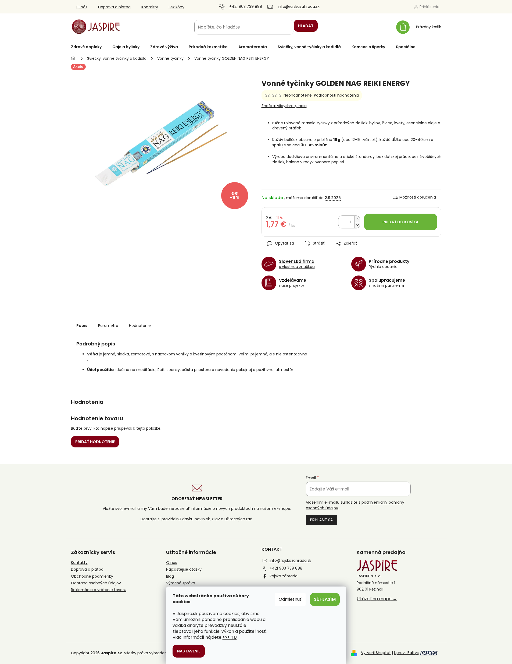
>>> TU (230, 637)
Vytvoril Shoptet (376, 652)
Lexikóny (176, 7)
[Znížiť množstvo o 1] (357, 225)
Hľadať (305, 26)
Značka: (284, 105)
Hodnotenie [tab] (140, 325)
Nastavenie (188, 651)
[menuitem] (86, 47)
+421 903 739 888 (286, 568)
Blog (170, 576)
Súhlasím (325, 599)
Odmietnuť (290, 599)
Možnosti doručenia (417, 197)
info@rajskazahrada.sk (290, 560)
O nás (81, 7)
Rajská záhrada (284, 576)
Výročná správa (180, 583)
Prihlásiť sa (321, 519)
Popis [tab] (81, 325)
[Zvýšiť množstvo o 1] (357, 219)
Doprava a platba (114, 7)
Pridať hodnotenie (95, 441)
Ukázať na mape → (377, 599)
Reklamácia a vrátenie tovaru (98, 589)
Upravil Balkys (406, 652)
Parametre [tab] (108, 325)
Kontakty (149, 7)
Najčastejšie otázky (184, 569)
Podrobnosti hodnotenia (336, 95)
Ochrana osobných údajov (96, 583)
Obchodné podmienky (92, 576)
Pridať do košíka (400, 222)
